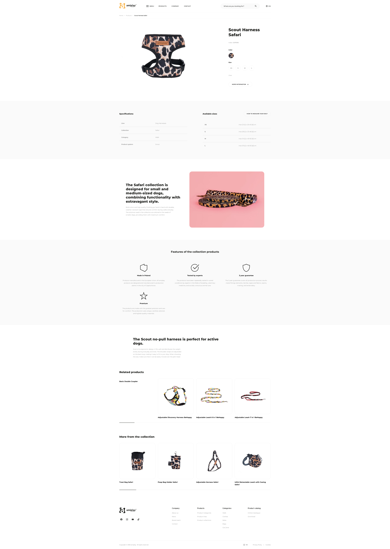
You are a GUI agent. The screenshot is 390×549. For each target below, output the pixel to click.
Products (162, 6)
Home (121, 15)
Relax (224, 520)
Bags (224, 524)
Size (230, 62)
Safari (157, 130)
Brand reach (176, 520)
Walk (157, 137)
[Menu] (150, 6)
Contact (187, 6)
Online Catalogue (254, 513)
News (174, 516)
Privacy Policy (257, 545)
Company (175, 6)
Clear (230, 75)
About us (175, 513)
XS (231, 68)
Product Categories (204, 513)
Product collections (204, 520)
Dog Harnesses (160, 123)
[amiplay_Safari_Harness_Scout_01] (163, 56)
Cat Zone (226, 527)
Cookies (268, 545)
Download (251, 516)
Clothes (225, 516)
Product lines (202, 516)
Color (230, 50)
